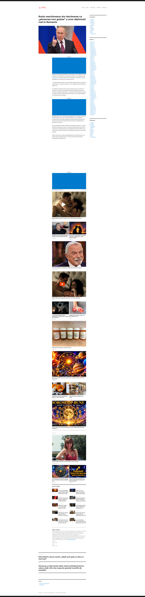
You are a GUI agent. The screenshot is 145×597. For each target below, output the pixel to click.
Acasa (83, 7)
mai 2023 (92, 88)
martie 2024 (92, 76)
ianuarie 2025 (92, 64)
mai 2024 (92, 74)
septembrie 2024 (93, 69)
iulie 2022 (92, 100)
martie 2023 (92, 90)
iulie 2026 (92, 43)
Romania (55, 77)
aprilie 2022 (92, 103)
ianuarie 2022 (92, 107)
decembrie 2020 (93, 113)
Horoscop (92, 21)
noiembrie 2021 (93, 109)
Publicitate (92, 29)
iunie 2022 (92, 101)
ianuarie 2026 (92, 50)
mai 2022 (92, 102)
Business (104, 7)
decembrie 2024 (93, 65)
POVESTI (92, 27)
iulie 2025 (92, 57)
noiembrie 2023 (93, 81)
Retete (92, 24)
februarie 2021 (93, 111)
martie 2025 (92, 62)
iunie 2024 (92, 72)
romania (53, 545)
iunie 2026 (92, 44)
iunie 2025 (92, 58)
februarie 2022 (93, 106)
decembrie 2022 (93, 94)
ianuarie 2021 (92, 112)
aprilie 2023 (92, 89)
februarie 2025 (93, 63)
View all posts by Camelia (70, 539)
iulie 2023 (92, 86)
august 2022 (92, 99)
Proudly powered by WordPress (60, 592)
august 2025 (92, 56)
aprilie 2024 (92, 75)
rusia (56, 545)
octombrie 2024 (93, 68)
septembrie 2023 (93, 83)
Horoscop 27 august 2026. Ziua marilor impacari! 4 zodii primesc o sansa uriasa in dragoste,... (63, 508)
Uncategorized (93, 33)
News (87, 7)
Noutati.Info (41, 592)
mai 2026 (92, 45)
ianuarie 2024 (92, 78)
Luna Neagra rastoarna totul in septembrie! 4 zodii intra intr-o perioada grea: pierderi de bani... (80, 508)
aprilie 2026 (92, 46)
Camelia (53, 540)
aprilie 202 (92, 114)
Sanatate (99, 7)
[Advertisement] (69, 66)
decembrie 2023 (93, 80)
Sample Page (41, 584)
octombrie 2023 (93, 82)
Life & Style (92, 7)
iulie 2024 (92, 71)
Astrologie (92, 19)
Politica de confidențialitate (44, 583)
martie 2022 (92, 105)
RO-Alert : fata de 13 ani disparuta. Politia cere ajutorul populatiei (63, 499)
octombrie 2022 (93, 96)
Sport (91, 31)
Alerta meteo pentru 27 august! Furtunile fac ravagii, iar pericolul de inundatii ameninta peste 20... (81, 500)
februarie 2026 (93, 49)
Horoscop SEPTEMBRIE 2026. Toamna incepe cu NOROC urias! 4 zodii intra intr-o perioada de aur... (63, 493)
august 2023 (92, 84)
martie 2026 (92, 47)
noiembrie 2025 (93, 52)
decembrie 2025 (93, 51)
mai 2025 (92, 59)
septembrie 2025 (93, 55)
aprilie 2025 (92, 61)
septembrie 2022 (93, 97)
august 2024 (92, 70)
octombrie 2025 (93, 53)
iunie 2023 (92, 87)
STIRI (91, 32)
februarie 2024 (93, 77)
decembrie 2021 (93, 108)
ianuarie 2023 (92, 93)
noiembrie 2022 (93, 95)
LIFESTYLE (92, 25)
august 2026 (92, 41)
